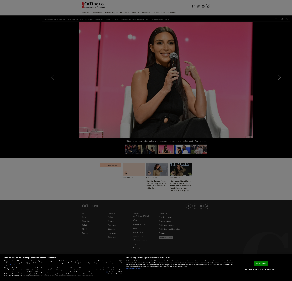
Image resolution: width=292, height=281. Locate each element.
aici (107, 272)
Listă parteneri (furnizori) (133, 268)
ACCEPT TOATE (260, 264)
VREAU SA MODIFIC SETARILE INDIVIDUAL (260, 270)
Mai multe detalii (15, 265)
